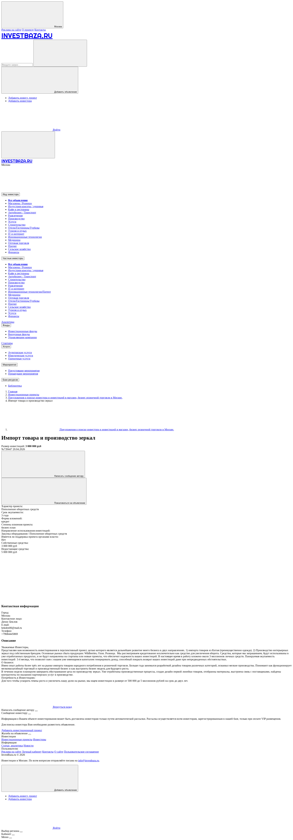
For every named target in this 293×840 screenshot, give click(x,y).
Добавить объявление (65, 92)
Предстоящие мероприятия (24, 370)
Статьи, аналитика (12, 745)
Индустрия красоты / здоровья (25, 206)
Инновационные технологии (25, 236)
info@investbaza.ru (88, 760)
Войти (56, 129)
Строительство (16, 224)
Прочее (12, 246)
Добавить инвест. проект (22, 97)
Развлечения (15, 215)
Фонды (6, 325)
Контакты (40, 29)
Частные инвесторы (13, 258)
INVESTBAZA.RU (27, 35)
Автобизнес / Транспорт (22, 212)
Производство (16, 218)
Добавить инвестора (20, 100)
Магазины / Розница (20, 203)
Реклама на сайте (11, 29)
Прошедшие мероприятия (23, 373)
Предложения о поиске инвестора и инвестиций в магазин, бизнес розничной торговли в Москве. (116, 429)
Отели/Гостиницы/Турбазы (24, 227)
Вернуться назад (62, 706)
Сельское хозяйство (19, 249)
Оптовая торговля (18, 243)
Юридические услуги (20, 355)
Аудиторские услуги (20, 352)
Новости (29, 745)
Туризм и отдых (17, 230)
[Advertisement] (103, 577)
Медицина (14, 240)
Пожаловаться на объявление (69, 503)
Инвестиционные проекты (16, 739)
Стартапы (7, 343)
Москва (58, 26)
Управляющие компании (22, 337)
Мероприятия (9, 364)
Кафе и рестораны (18, 209)
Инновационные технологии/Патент (29, 291)
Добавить (65, 790)
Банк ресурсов (10, 380)
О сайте (58, 751)
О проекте (28, 29)
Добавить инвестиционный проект (21, 730)
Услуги (12, 221)
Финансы (13, 252)
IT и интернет (16, 233)
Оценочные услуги (19, 358)
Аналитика (7, 321)
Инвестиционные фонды (22, 331)
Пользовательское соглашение (81, 751)
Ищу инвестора (10, 194)
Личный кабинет (32, 751)
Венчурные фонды (19, 334)
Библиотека (15, 385)
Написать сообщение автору (69, 476)
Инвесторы (39, 739)
